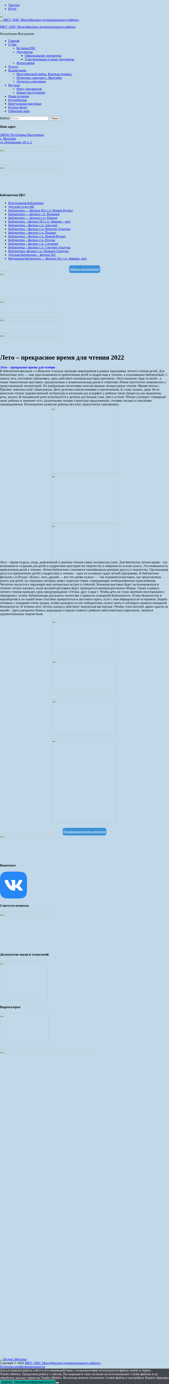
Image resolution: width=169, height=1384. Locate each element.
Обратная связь (19, 111)
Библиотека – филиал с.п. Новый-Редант (37, 236)
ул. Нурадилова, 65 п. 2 (16, 142)
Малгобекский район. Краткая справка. (44, 74)
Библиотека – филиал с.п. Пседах (31, 240)
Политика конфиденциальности (22, 1366)
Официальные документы (43, 55)
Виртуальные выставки (24, 103)
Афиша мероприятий (85, 269)
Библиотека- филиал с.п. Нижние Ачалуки (38, 251)
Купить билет (17, 107)
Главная (13, 41)
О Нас (12, 44)
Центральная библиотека (25, 203)
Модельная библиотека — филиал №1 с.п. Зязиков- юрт (47, 258)
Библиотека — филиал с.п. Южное (32, 218)
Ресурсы (14, 85)
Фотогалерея (25, 63)
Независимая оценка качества (84, 831)
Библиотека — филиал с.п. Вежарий (34, 214)
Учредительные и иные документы (49, 59)
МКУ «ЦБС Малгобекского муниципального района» (38, 27)
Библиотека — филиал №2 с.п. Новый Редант (40, 210)
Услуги (13, 66)
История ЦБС (26, 48)
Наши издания (18, 96)
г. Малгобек (8, 138)
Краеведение (17, 70)
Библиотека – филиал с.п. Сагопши (33, 243)
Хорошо (6, 1381)
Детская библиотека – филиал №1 (32, 255)
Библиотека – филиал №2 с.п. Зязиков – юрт (39, 221)
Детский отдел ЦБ (21, 206)
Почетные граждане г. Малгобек (39, 77)
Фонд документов (29, 89)
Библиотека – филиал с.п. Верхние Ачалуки (39, 229)
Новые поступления (30, 92)
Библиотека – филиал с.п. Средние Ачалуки (39, 247)
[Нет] (57, 1382)
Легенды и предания (31, 81)
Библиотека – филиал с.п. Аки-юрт (33, 225)
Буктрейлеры (17, 100)
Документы (24, 52)
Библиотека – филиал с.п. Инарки (32, 232)
